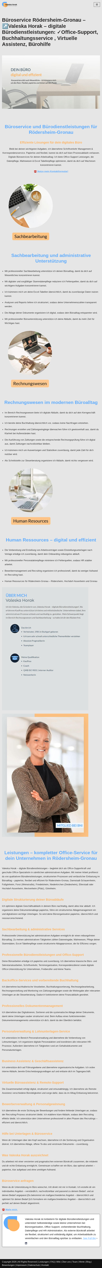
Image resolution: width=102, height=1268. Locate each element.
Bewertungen (8, 1265)
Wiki (58, 1262)
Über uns (66, 1262)
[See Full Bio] (97, 1238)
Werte (82, 1262)
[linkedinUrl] (26, 1243)
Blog (88, 1262)
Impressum (21, 1265)
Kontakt (45, 1265)
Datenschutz (34, 1265)
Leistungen (43, 1262)
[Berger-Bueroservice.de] (10, 4)
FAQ (52, 1262)
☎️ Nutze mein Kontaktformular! (51, 171)
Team (74, 1262)
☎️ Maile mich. (10, 1209)
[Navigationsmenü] (97, 4)
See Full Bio (89, 1238)
